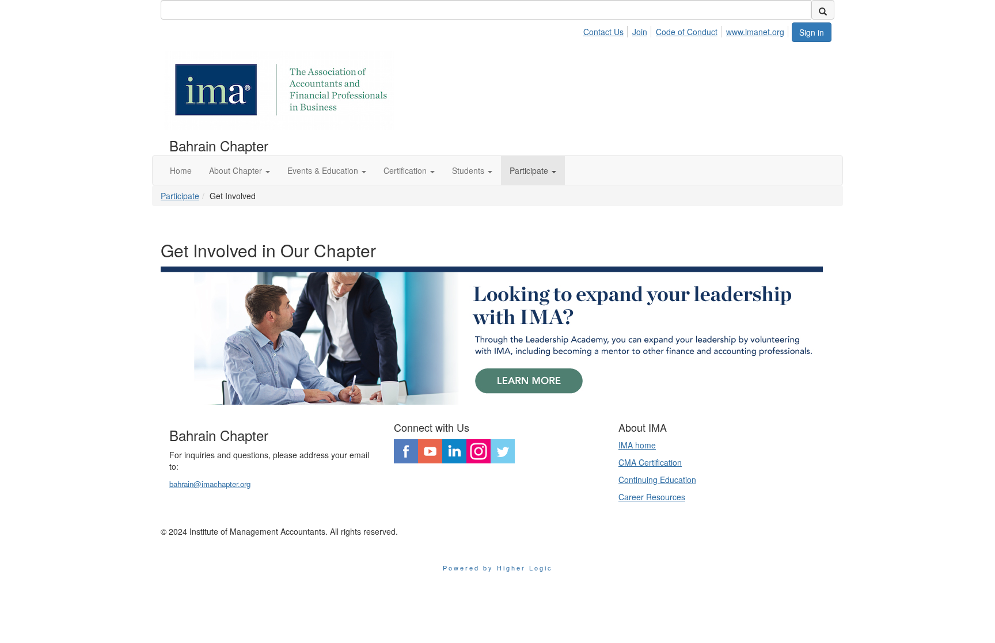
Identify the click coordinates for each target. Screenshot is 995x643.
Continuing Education (657, 479)
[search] (822, 10)
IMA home (637, 445)
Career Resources (651, 497)
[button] (239, 170)
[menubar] (687, 29)
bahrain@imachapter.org (209, 483)
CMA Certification (650, 462)
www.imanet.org (755, 31)
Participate (180, 195)
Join (639, 31)
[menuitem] (606, 29)
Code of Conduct (686, 31)
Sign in (811, 32)
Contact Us (603, 31)
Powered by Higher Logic (498, 567)
